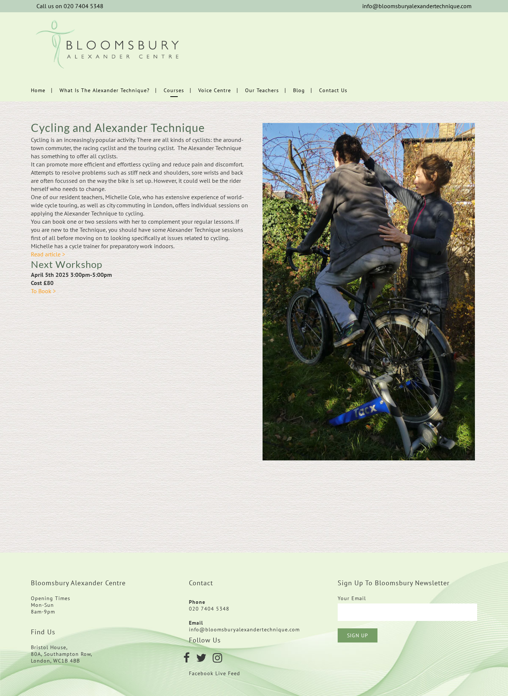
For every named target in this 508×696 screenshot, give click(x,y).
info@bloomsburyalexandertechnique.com (417, 6)
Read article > (48, 254)
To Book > (43, 291)
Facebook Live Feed (215, 673)
